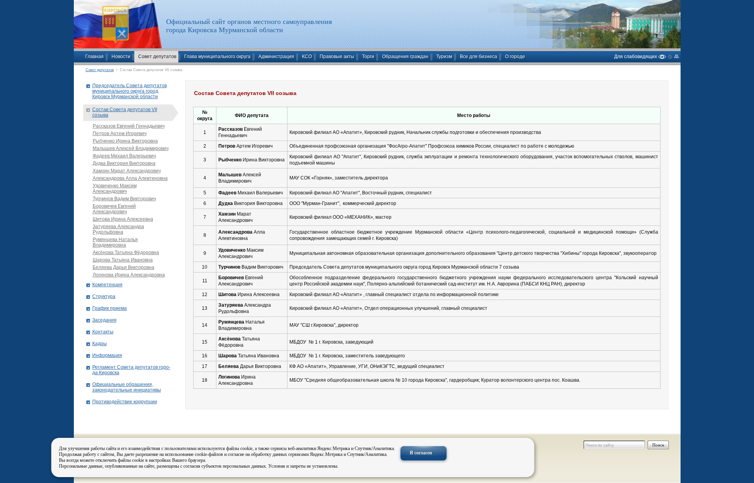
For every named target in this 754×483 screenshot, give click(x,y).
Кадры (99, 343)
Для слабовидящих (636, 56)
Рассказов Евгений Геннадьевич (129, 126)
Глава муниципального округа (217, 56)
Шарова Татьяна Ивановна (123, 260)
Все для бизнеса (478, 56)
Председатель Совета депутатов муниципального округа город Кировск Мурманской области (129, 91)
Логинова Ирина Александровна (129, 275)
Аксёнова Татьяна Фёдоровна (126, 252)
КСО (307, 56)
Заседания (104, 320)
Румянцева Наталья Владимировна (115, 242)
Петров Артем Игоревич (119, 133)
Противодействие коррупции (124, 401)
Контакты (102, 332)
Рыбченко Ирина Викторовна (125, 141)
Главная (94, 56)
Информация (107, 355)
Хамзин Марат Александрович (127, 171)
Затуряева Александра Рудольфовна (118, 229)
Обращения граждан (405, 56)
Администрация (276, 56)
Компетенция (107, 284)
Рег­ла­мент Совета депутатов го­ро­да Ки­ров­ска (131, 369)
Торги (368, 56)
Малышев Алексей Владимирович (130, 148)
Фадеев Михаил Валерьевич (124, 156)
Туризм (444, 56)
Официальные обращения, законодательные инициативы (126, 387)
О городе (515, 56)
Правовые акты (337, 56)
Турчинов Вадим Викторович (124, 198)
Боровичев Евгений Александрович (114, 208)
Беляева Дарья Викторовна (123, 267)
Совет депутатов (157, 56)
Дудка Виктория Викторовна (124, 163)
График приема (109, 308)
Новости (121, 56)
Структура (103, 296)
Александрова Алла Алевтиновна (130, 178)
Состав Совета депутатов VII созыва (124, 112)
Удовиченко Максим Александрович (115, 188)
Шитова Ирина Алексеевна (123, 219)
